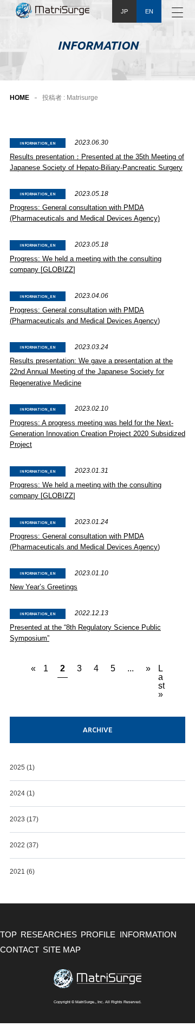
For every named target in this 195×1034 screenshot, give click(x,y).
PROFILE (98, 934)
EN (149, 11)
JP (124, 11)
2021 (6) (22, 871)
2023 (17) (24, 819)
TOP (8, 934)
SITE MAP (62, 949)
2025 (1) (22, 767)
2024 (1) (22, 793)
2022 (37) (24, 845)
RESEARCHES (49, 934)
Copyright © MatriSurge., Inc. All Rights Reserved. (97, 1001)
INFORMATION (148, 934)
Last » (161, 671)
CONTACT (19, 949)
